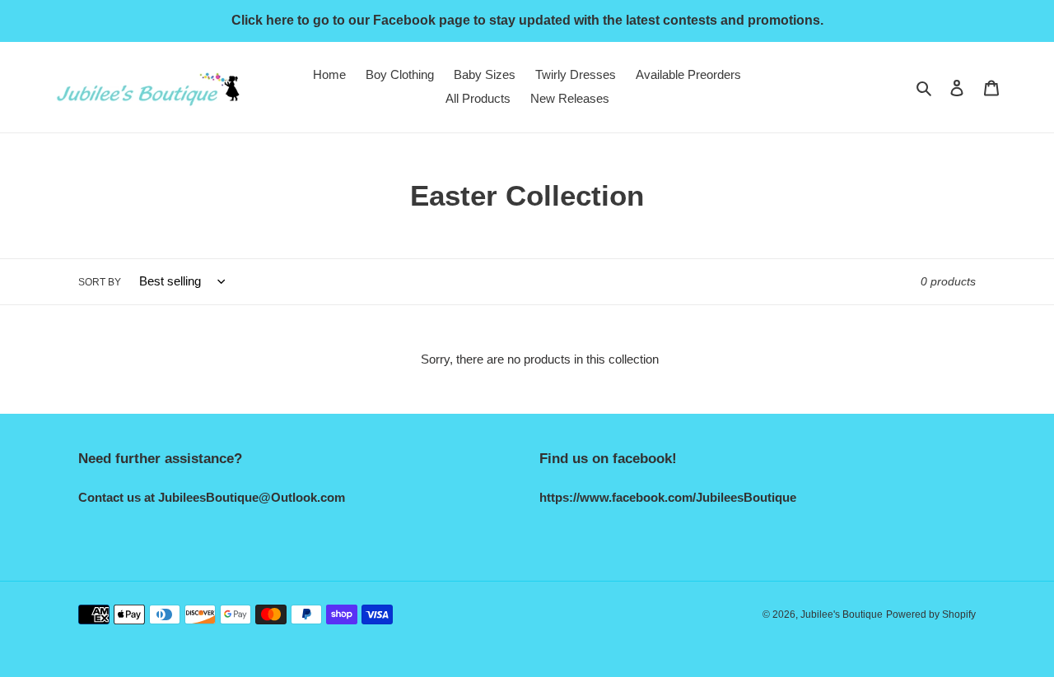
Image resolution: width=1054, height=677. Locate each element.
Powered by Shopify (931, 614)
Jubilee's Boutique (841, 614)
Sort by (99, 282)
